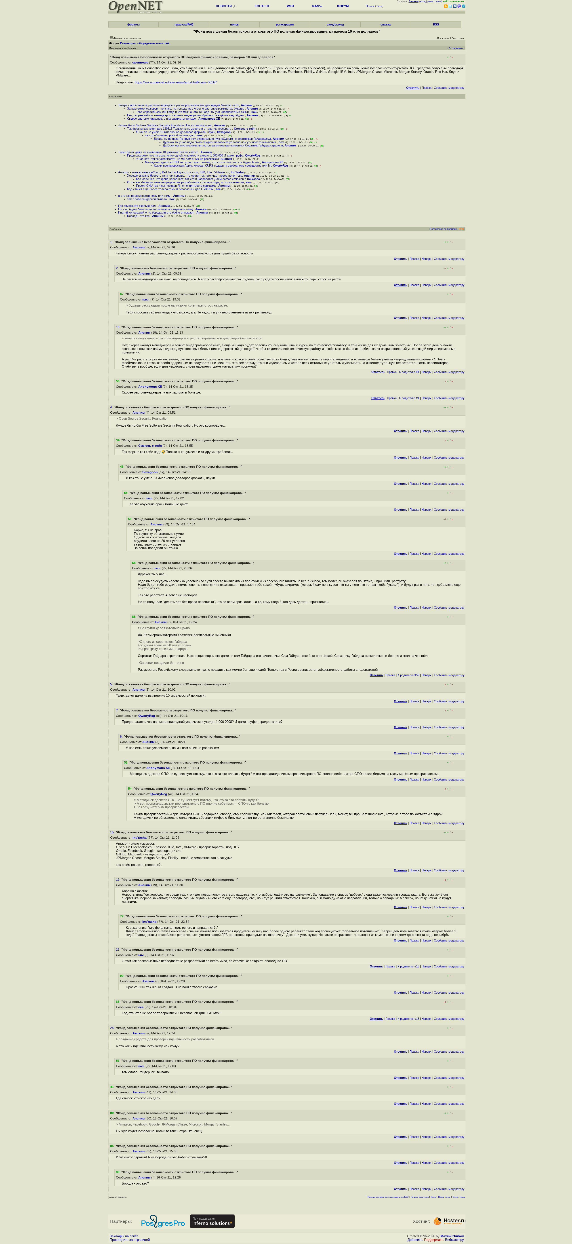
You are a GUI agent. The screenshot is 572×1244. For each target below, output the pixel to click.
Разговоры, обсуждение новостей (144, 43)
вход (422, 1)
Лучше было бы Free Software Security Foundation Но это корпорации (165, 125)
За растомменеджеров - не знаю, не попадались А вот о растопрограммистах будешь (186, 108)
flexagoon (224, 132)
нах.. (254, 112)
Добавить (415, 1240)
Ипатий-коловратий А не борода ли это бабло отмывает (156, 212)
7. (118, 710)
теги (379, 6)
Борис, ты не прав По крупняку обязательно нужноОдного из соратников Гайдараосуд (212, 138)
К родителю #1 (409, 372)
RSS (436, 24)
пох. (200, 135)
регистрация (434, 1)
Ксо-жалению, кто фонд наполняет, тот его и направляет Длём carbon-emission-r (190, 179)
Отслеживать (456, 48)
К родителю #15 (408, 966)
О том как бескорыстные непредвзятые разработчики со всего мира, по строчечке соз (185, 182)
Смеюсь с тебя (244, 128)
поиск (234, 24)
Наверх (426, 258)
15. (113, 832)
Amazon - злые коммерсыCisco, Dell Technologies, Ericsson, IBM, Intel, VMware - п (173, 172)
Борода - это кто (138, 216)
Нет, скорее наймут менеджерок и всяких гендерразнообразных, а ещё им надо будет (186, 115)
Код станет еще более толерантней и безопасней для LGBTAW (170, 189)
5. (112, 684)
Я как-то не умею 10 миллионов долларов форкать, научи (175, 132)
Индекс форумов (420, 1197)
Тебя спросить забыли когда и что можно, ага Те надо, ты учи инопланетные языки (193, 112)
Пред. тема (444, 1197)
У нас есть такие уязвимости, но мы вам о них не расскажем (177, 159)
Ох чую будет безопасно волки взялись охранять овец (155, 209)
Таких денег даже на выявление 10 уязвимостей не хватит (158, 152)
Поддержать (433, 1240)
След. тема (458, 1197)
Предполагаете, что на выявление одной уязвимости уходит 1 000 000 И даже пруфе (185, 155)
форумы (133, 24)
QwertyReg (252, 155)
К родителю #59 (408, 675)
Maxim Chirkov (452, 1236)
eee (218, 189)
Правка (426, 87)
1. (112, 242)
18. (118, 327)
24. (113, 1028)
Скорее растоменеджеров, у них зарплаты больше (162, 118)
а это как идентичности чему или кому (144, 195)
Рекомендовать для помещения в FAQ (388, 1197)
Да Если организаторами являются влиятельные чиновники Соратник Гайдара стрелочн (223, 145)
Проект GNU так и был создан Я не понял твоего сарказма (176, 185)
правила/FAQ (184, 24)
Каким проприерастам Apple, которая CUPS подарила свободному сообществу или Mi (212, 165)
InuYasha (237, 172)
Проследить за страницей (130, 1240)
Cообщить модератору (449, 87)
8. (122, 736)
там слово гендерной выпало (147, 199)
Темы (433, 1197)
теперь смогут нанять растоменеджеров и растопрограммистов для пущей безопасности (178, 105)
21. (118, 949)
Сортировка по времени (443, 229)
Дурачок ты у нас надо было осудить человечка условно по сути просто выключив (220, 142)
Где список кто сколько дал (137, 205)
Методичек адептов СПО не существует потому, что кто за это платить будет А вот (202, 162)
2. (118, 268)
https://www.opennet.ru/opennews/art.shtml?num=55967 (176, 82)
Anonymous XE (209, 118)
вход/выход (335, 24)
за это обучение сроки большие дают (170, 135)
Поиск (370, 6)
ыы (248, 182)
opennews (140, 62)
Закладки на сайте (124, 1236)
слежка (386, 24)
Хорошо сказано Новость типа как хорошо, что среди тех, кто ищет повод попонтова (184, 175)
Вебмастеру (454, 1240)
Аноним (246, 105)
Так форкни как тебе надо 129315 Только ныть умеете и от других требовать (179, 128)
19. (118, 879)
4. (112, 407)
